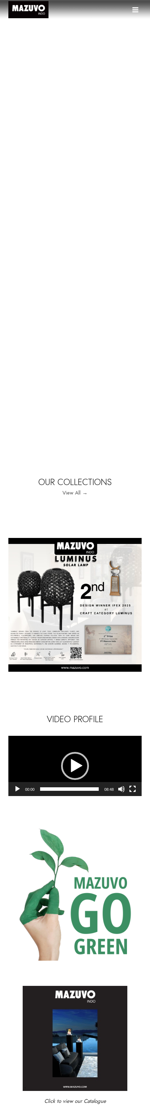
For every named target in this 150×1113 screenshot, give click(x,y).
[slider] (69, 789)
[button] (75, 766)
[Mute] (121, 789)
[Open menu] (135, 9)
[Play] (17, 789)
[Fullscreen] (132, 789)
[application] (75, 766)
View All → (75, 493)
